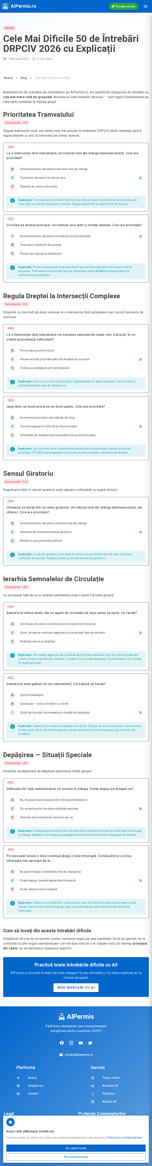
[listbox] (76, 178)
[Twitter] (90, 1043)
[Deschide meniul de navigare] (145, 6)
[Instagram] (71, 1043)
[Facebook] (61, 1043)
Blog (24, 78)
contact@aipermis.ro (79, 1055)
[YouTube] (81, 1043)
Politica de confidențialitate (124, 1137)
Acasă (8, 78)
